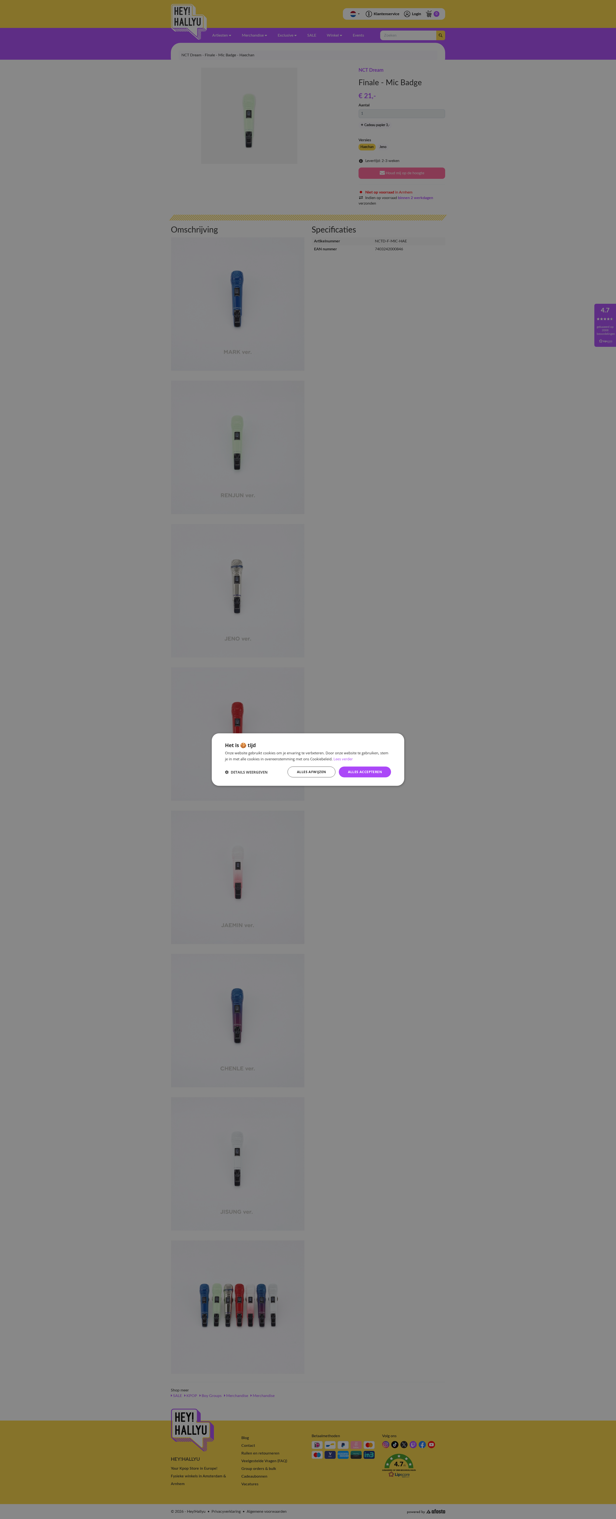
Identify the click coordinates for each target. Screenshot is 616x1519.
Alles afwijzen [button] (311, 771)
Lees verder (343, 758)
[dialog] (308, 759)
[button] (246, 772)
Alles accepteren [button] (365, 771)
